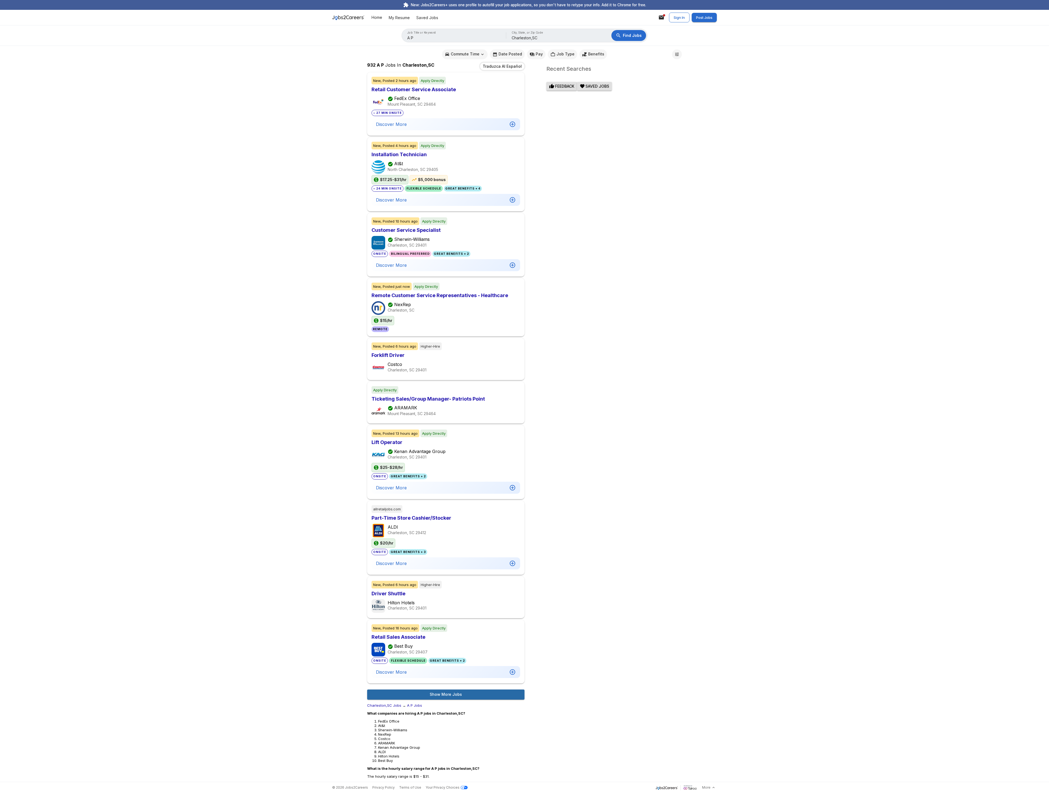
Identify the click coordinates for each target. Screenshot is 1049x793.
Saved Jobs (427, 17)
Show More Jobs (446, 694)
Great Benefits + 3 (408, 552)
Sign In (679, 17)
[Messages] (661, 17)
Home (377, 17)
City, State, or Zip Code (527, 32)
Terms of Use (410, 787)
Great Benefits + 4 (463, 188)
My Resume (399, 17)
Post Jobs (704, 17)
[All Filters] (677, 54)
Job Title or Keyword (421, 32)
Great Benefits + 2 (451, 254)
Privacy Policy (383, 787)
